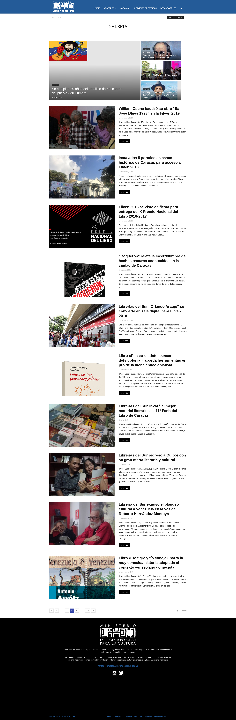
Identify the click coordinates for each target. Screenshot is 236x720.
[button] (181, 8)
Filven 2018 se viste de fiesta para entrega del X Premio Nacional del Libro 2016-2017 (148, 211)
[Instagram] (114, 673)
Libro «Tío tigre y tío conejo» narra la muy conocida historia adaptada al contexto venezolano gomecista (151, 562)
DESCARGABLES (168, 8)
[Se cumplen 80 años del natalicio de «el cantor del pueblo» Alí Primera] (94, 51)
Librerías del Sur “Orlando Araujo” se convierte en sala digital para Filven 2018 (151, 311)
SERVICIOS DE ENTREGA (145, 8)
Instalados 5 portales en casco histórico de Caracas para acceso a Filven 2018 (150, 162)
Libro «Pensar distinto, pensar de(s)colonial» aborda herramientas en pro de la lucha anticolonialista (152, 360)
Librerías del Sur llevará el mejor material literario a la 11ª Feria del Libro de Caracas (148, 410)
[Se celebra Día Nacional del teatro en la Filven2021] (161, 75)
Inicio (54, 17)
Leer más (124, 141)
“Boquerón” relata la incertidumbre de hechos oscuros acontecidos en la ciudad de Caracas (152, 260)
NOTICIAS (124, 8)
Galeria (55, 85)
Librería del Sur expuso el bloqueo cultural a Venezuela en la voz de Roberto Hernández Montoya (149, 509)
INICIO (97, 8)
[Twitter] (121, 673)
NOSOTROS (109, 8)
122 (87, 611)
